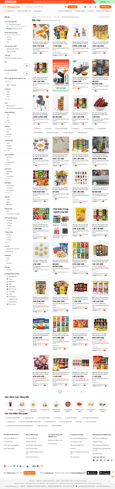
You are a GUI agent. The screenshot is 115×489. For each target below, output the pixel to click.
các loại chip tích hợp (66, 421)
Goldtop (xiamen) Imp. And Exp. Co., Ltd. (100, 199)
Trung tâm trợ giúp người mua (78, 438)
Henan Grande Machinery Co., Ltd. (80, 87)
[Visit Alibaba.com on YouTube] (108, 460)
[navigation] (17, 204)
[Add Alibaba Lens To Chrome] (29, 473)
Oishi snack (38, 128)
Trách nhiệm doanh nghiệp (11, 445)
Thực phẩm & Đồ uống (45, 17)
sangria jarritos (11, 421)
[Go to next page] (85, 391)
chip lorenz (48, 128)
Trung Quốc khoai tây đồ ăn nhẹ (91, 417)
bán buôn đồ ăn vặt (91, 421)
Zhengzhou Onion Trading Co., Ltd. (100, 51)
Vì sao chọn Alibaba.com (10, 438)
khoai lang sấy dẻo (42, 425)
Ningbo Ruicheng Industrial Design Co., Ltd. (100, 164)
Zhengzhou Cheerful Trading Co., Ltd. (41, 89)
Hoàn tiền (73, 448)
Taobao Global (65, 481)
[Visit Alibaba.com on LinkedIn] (97, 460)
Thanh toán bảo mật (31, 438)
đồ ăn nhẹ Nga (38, 132)
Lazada (57, 481)
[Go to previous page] (56, 391)
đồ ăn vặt (79, 421)
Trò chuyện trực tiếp (76, 441)
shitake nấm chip (29, 417)
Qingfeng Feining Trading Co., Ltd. (80, 164)
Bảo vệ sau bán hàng (31, 448)
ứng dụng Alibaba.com (78, 473)
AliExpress (32, 481)
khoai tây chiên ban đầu (14, 417)
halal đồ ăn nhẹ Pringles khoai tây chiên (31, 421)
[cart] (90, 7)
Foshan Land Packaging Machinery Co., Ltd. (80, 51)
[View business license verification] (74, 486)
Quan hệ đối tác (97, 453)
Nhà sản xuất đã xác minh (55, 440)
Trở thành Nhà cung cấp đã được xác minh (102, 449)
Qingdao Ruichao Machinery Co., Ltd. (100, 89)
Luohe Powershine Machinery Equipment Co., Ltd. (41, 122)
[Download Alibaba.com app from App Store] (92, 473)
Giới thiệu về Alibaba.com (11, 434)
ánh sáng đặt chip (88, 128)
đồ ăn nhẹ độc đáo (57, 425)
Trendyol (76, 481)
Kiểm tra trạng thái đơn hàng (101, 445)
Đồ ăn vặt (56, 17)
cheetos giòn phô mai (72, 417)
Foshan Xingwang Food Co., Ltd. (100, 122)
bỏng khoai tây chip (51, 421)
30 (81, 391)
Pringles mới (76, 128)
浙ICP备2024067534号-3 (103, 486)
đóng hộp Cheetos (82, 132)
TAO (71, 481)
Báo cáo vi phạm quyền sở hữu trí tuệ (79, 452)
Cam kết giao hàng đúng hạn (34, 445)
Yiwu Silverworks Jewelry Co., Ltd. (80, 201)
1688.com (39, 481)
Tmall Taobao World (48, 481)
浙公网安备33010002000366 (86, 486)
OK (27, 65)
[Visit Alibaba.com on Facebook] (94, 460)
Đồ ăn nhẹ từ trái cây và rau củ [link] (70, 17)
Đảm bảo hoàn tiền (31, 441)
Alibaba (34, 17)
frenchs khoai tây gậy (62, 128)
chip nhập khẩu (102, 128)
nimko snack (58, 417)
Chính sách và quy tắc (32, 457)
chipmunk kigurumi (68, 132)
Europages (84, 481)
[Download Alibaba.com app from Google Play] (105, 473)
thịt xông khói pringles (44, 417)
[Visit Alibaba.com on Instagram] (105, 460)
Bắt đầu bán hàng (97, 441)
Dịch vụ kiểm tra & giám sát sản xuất (34, 452)
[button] (66, 7)
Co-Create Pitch (8, 441)
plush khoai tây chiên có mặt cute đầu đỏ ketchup (20, 425)
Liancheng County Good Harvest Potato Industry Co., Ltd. (80, 234)
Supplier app (49, 473)
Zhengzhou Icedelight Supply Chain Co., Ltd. (80, 122)
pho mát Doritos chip (53, 132)
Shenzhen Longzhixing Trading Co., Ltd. (61, 197)
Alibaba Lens (11, 473)
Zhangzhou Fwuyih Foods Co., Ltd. (41, 269)
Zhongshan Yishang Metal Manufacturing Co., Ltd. (61, 122)
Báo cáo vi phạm (75, 457)
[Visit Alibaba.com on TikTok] (112, 460)
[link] (112, 472)
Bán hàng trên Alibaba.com (100, 438)
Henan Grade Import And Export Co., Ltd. (41, 199)
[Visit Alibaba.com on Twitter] (101, 460)
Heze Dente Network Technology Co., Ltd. (41, 51)
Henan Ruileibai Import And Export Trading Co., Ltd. (61, 53)
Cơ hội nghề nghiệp (9, 448)
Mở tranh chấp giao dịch (77, 445)
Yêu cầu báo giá (52, 443)
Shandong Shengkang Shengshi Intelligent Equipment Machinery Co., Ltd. (41, 164)
